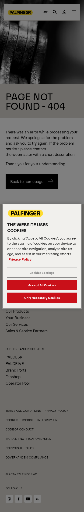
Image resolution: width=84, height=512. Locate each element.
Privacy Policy (20, 259)
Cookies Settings (42, 273)
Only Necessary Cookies (42, 297)
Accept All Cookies (42, 285)
